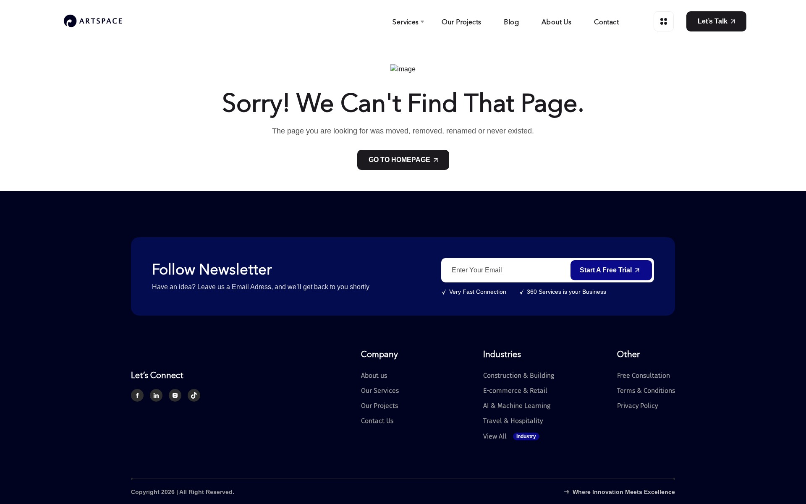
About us (374, 375)
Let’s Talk (712, 21)
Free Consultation (643, 375)
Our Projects (462, 21)
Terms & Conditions (646, 390)
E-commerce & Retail (515, 390)
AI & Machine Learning (516, 405)
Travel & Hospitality (513, 421)
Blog (511, 21)
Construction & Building (518, 375)
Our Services (380, 390)
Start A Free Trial (606, 270)
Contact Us (377, 421)
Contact (606, 21)
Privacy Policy (637, 405)
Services (406, 21)
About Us (556, 21)
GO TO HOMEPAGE (399, 159)
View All (509, 436)
